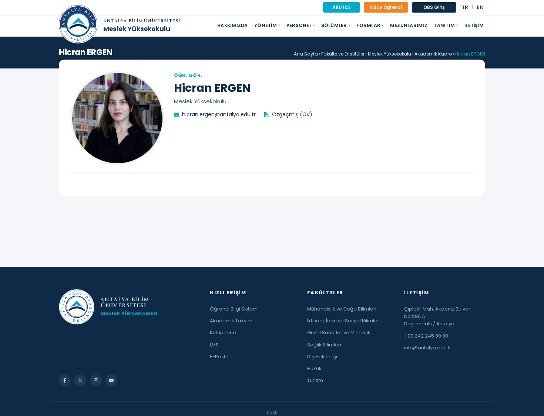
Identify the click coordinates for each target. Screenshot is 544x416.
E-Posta (219, 356)
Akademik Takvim (231, 320)
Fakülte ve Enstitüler (343, 54)
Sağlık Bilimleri (324, 344)
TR (465, 7)
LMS (214, 344)
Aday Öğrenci (386, 7)
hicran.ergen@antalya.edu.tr (219, 114)
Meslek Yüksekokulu (136, 29)
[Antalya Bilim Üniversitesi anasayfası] (78, 26)
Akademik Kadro (433, 54)
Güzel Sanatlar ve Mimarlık (338, 332)
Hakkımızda (232, 25)
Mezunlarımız (408, 25)
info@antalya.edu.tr (427, 347)
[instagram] (96, 380)
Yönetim (267, 25)
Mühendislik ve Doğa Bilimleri (341, 308)
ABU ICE (341, 7)
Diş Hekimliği (322, 356)
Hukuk (314, 368)
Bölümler (335, 25)
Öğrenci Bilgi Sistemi (234, 308)
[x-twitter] (80, 380)
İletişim (474, 25)
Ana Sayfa (306, 54)
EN (480, 7)
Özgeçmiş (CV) (292, 114)
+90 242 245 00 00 (426, 335)
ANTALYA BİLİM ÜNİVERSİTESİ (141, 21)
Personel (300, 25)
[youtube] (111, 380)
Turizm (315, 380)
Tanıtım (446, 25)
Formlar (369, 25)
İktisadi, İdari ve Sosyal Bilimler (343, 320)
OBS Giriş (434, 7)
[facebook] (65, 380)
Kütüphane (223, 332)
